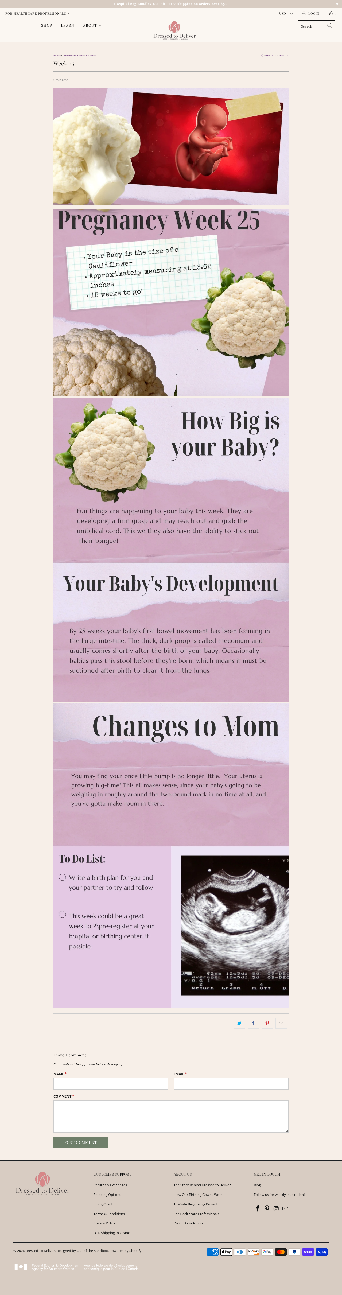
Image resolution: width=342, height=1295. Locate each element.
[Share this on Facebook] (253, 1023)
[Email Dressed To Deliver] (286, 1208)
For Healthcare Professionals (196, 1213)
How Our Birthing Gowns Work (198, 1194)
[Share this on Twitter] (239, 1023)
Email (180, 1073)
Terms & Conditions (109, 1213)
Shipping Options (107, 1194)
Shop (47, 25)
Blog (257, 1185)
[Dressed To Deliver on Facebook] (258, 1208)
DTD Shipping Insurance (112, 1232)
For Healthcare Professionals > (37, 13)
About (90, 25)
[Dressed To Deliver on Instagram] (276, 1208)
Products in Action (188, 1223)
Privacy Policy (104, 1223)
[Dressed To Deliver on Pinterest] (267, 1208)
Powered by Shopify (125, 1250)
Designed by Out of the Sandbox (82, 1250)
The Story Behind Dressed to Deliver (202, 1185)
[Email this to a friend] (281, 1023)
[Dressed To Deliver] (174, 30)
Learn (68, 25)
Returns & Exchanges (110, 1185)
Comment (63, 1096)
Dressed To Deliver (40, 1250)
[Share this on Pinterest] (267, 1023)
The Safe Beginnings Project (195, 1204)
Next (282, 55)
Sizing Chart (103, 1204)
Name (60, 1073)
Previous (270, 55)
